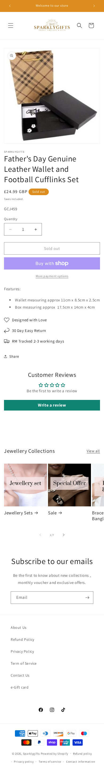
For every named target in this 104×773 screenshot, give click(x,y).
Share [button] (14, 356)
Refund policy (82, 753)
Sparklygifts (31, 753)
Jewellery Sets (18, 513)
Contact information (80, 761)
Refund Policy (22, 639)
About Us (19, 627)
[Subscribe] (87, 597)
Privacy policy (24, 761)
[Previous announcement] (10, 6)
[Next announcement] (94, 6)
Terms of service (50, 761)
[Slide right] (64, 535)
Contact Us (20, 675)
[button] (11, 25)
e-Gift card (20, 687)
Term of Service (24, 663)
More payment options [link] (52, 276)
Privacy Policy (22, 651)
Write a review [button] (52, 405)
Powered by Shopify (54, 753)
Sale (52, 513)
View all (93, 451)
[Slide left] (40, 535)
